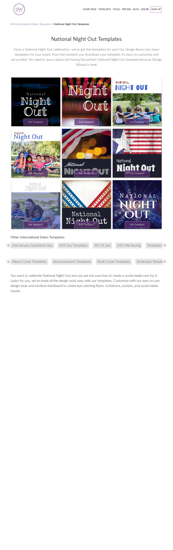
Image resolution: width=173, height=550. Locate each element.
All (12, 24)
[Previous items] (8, 245)
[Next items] (165, 245)
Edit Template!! (35, 122)
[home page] (18, 9)
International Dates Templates (33, 24)
